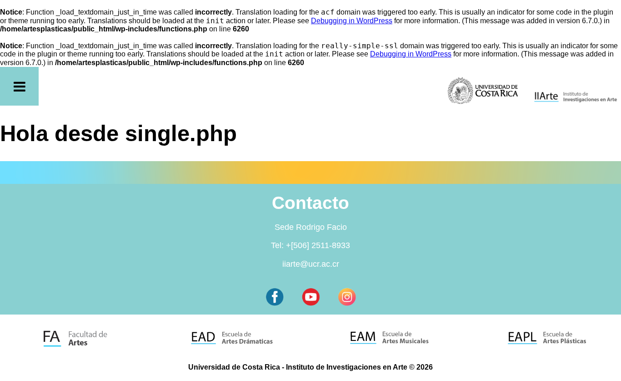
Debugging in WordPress (351, 21)
